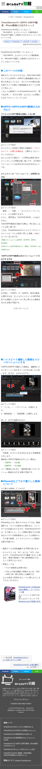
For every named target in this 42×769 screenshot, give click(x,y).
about (24, 703)
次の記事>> (35, 41)
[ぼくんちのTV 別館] (21, 685)
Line (36, 11)
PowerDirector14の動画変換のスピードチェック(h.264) (19, 739)
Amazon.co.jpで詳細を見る (30, 601)
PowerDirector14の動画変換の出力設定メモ (18, 734)
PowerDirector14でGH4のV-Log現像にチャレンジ (19, 730)
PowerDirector (16, 41)
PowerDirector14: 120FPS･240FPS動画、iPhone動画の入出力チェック (21, 744)
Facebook (5, 11)
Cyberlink (6, 41)
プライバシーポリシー (21, 699)
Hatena (15, 11)
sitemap (14, 703)
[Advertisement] (21, 331)
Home (29, 703)
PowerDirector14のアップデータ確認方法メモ (18, 726)
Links (19, 703)
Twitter (26, 11)
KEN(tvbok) (11, 710)
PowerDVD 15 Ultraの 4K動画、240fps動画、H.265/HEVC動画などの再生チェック (18, 754)
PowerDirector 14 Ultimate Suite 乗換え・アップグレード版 (29, 589)
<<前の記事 (26, 41)
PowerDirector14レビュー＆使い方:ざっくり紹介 (19, 749)
